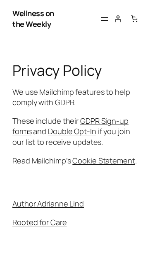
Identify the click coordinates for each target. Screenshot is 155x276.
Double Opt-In (72, 131)
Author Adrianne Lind (48, 204)
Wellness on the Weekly (33, 18)
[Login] (118, 18)
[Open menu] (105, 19)
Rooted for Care (39, 222)
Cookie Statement (103, 161)
